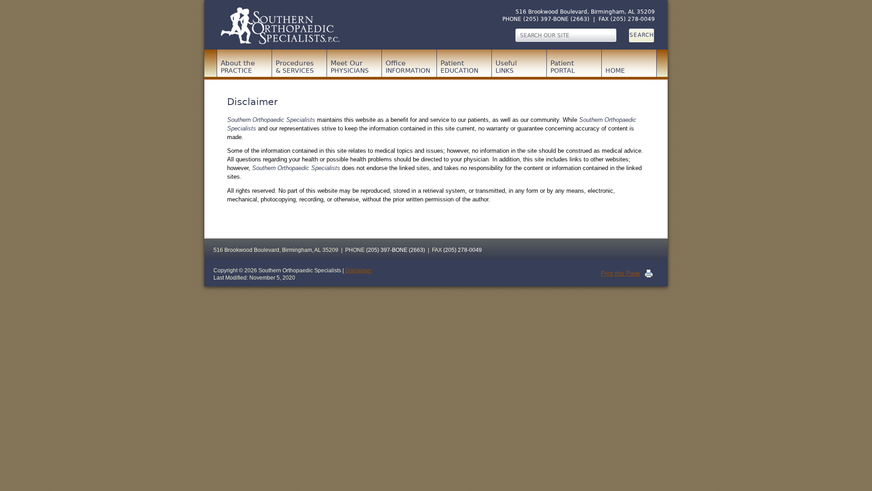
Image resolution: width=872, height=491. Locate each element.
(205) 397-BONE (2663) (556, 19)
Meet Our (350, 66)
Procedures (295, 66)
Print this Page (620, 273)
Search (641, 35)
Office (408, 66)
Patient (459, 66)
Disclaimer (358, 270)
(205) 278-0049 (632, 19)
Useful (506, 66)
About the (238, 66)
